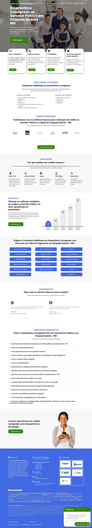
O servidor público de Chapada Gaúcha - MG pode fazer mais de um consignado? (34, 382)
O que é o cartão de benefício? (20, 363)
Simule (70, 3)
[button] (10, 133)
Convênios (61, 3)
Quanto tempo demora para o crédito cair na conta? (26, 378)
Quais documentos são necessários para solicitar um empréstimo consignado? (34, 370)
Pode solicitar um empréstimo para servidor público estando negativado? (32, 386)
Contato (76, 3)
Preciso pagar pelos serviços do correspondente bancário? (28, 351)
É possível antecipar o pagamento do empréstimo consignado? (29, 367)
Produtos (53, 3)
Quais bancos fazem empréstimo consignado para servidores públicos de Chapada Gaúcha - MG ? (39, 344)
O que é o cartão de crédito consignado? (23, 359)
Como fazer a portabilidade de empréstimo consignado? (27, 393)
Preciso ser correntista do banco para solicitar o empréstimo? (29, 390)
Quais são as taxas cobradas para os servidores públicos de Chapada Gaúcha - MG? (35, 374)
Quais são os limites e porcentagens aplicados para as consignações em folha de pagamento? (38, 355)
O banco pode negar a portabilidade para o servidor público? (28, 397)
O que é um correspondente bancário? (22, 347)
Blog (82, 3)
